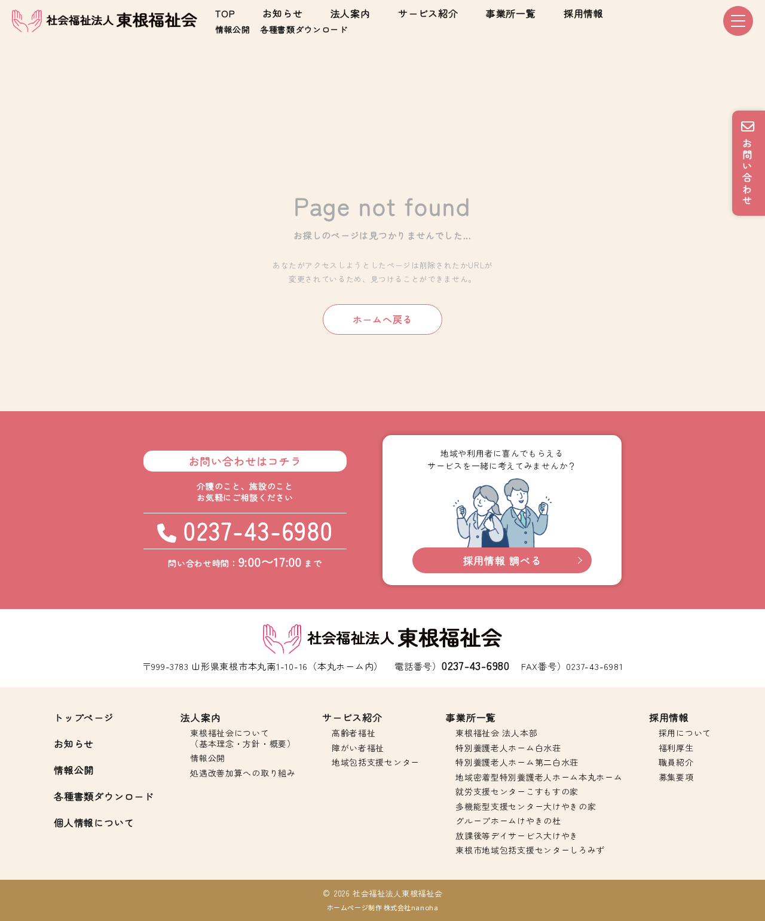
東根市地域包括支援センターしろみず (530, 850)
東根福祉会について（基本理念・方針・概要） (242, 738)
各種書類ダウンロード (304, 29)
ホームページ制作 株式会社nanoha (382, 907)
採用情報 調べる (502, 560)
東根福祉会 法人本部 (496, 733)
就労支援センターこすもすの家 (517, 792)
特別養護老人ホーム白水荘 (508, 748)
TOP (225, 13)
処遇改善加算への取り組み (242, 773)
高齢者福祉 (354, 733)
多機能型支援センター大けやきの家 (525, 806)
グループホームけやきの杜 (508, 821)
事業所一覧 (511, 13)
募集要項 (676, 777)
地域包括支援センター (376, 762)
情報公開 (232, 29)
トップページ (84, 717)
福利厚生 (676, 748)
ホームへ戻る (383, 319)
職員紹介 (676, 762)
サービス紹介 (428, 13)
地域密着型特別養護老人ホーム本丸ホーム (538, 777)
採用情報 (584, 13)
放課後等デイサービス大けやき (517, 836)
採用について (685, 733)
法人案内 (351, 13)
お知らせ (282, 13)
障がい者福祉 (358, 748)
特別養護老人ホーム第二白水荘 (517, 762)
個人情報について (94, 822)
